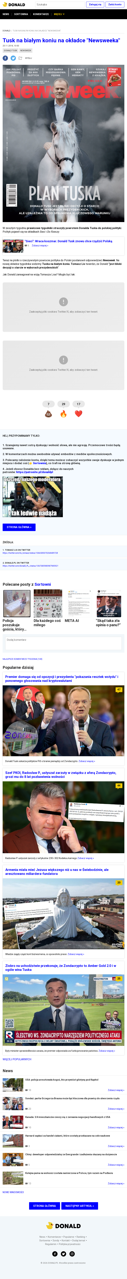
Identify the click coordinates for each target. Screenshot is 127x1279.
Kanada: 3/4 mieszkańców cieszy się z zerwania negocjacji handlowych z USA (67, 1117)
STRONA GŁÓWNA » (19, 527)
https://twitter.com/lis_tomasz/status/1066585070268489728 (30, 553)
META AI (72, 621)
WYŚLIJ (28, 58)
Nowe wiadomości (13, 1192)
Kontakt (66, 1240)
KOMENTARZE (41, 14)
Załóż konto (115, 4)
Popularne (68, 1237)
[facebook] (7, 58)
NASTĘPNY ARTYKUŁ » (79, 1205)
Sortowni (43, 584)
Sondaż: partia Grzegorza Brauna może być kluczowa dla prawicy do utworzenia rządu (72, 1098)
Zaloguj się (95, 4)
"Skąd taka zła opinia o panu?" (108, 623)
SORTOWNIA (21, 14)
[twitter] (14, 58)
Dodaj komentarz (16, 639)
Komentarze (54, 1237)
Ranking (81, 1237)
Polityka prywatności (69, 1244)
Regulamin (50, 1244)
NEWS (6, 14)
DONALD (6, 31)
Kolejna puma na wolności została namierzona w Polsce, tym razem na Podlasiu (69, 1173)
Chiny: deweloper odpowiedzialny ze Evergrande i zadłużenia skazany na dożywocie (71, 1154)
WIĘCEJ (58, 14)
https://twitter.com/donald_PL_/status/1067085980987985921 (30, 566)
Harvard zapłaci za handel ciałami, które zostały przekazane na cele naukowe (67, 1135)
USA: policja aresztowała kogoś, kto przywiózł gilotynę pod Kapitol (61, 1079)
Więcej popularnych (17, 1059)
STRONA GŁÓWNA (44, 1205)
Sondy (56, 1240)
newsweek (25, 50)
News (42, 1237)
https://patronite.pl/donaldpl (34, 472)
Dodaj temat (78, 1240)
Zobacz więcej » (40, 245)
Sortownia (39, 463)
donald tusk (10, 50)
